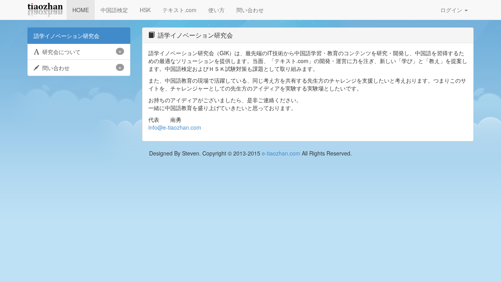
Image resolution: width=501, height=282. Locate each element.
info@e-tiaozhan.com (174, 127)
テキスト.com (179, 10)
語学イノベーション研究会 (66, 36)
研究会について (80, 52)
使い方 (216, 10)
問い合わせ (250, 10)
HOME (80, 10)
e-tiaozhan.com (281, 153)
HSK (145, 10)
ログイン (452, 10)
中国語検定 (114, 10)
